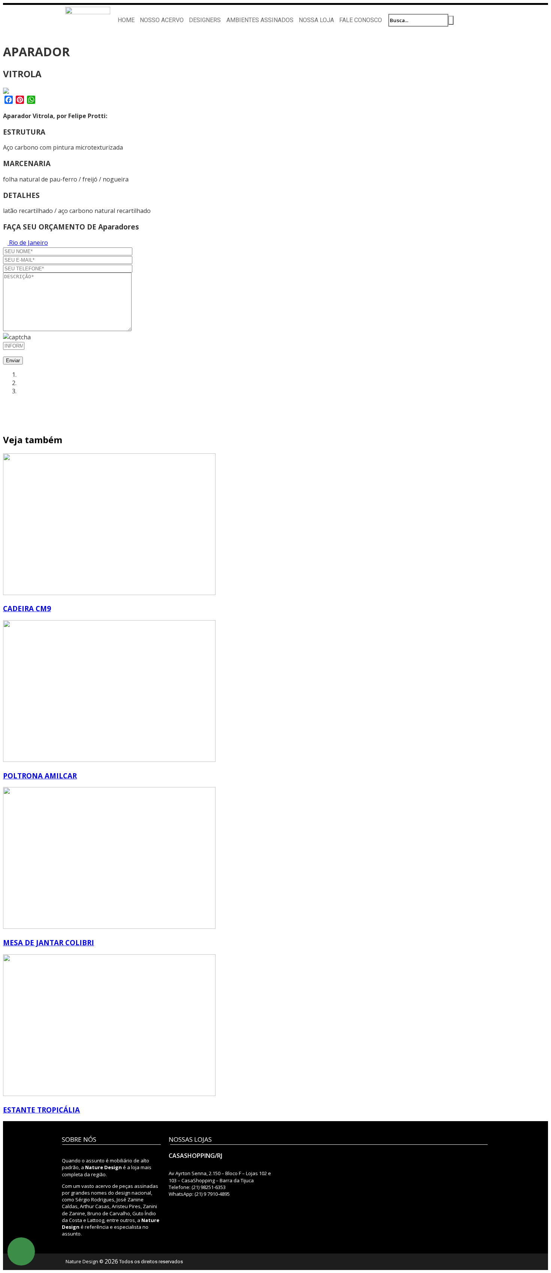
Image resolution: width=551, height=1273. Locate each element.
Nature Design (82, 1261)
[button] (21, 1251)
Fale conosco (360, 20)
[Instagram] (466, 19)
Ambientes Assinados (259, 20)
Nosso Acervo (162, 20)
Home (126, 20)
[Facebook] (481, 19)
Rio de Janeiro (27, 242)
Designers (205, 20)
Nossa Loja (316, 20)
